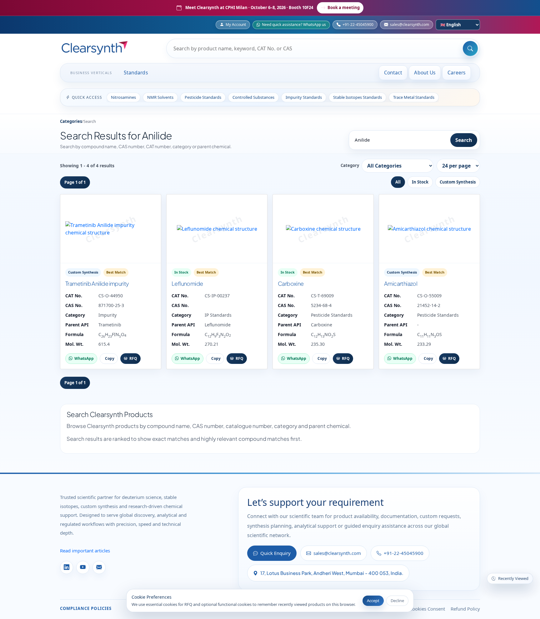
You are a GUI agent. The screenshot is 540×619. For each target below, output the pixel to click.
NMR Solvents (160, 97)
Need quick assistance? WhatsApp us (294, 24)
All (398, 182)
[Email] (99, 567)
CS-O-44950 (110, 296)
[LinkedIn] (66, 567)
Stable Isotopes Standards (357, 97)
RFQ (133, 358)
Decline (397, 600)
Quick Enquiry (275, 553)
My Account (236, 24)
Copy (109, 358)
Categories (71, 121)
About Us (425, 72)
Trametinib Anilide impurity (97, 283)
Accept (373, 600)
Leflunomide (187, 283)
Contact (393, 72)
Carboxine (291, 283)
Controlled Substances (253, 97)
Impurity (107, 315)
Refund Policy (465, 609)
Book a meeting (344, 7)
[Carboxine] (323, 228)
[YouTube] (82, 567)
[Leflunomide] (217, 228)
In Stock (420, 182)
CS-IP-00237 (217, 296)
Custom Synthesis (458, 182)
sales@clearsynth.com (409, 24)
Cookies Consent (427, 609)
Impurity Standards (304, 97)
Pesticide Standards (203, 97)
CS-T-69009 (322, 296)
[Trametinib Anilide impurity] (110, 228)
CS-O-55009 (429, 296)
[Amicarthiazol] (429, 228)
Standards (136, 72)
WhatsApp (84, 358)
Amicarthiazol (400, 283)
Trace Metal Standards (413, 97)
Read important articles (85, 550)
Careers (457, 72)
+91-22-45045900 (357, 24)
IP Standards (218, 315)
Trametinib (109, 325)
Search (463, 140)
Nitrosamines (123, 97)
